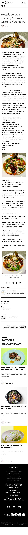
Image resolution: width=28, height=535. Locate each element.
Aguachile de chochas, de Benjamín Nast (11, 446)
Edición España (3, 6)
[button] (25, 2)
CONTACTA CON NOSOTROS (13, 493)
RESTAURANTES (17, 484)
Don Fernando (11, 291)
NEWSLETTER (13, 495)
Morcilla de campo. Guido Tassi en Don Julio (13, 407)
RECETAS (17, 487)
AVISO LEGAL (8, 524)
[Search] (22, 2)
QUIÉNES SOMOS (13, 490)
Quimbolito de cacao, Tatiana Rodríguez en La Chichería (13, 368)
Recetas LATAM (4, 303)
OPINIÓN (10, 487)
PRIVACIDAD (15, 524)
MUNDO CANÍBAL (8, 486)
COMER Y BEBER (20, 486)
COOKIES (21, 524)
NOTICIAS (8, 484)
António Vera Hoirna (6, 309)
